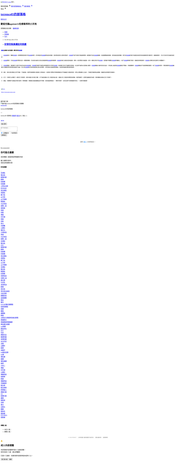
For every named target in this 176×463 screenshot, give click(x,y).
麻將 (2, 363)
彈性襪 (3, 357)
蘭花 (2, 302)
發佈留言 (3, 135)
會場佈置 (4, 339)
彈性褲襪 (4, 361)
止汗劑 (3, 197)
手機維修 (4, 383)
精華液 (3, 400)
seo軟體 (3, 326)
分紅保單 (4, 293)
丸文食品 (4, 203)
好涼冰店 (4, 188)
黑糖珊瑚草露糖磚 (6, 322)
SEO (2, 330)
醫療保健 (16, 28)
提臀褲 (3, 417)
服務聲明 (105, 437)
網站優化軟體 (5, 324)
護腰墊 (3, 313)
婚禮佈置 (4, 337)
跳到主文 (4, 19)
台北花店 (4, 341)
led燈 (2, 354)
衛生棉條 (4, 387)
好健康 (3, 273)
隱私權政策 (98, 437)
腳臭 (2, 179)
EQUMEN (4, 415)
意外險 (3, 289)
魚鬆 (2, 210)
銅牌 (2, 348)
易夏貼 (3, 192)
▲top (2, 120)
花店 (2, 332)
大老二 (3, 365)
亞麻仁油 (4, 278)
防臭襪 (3, 184)
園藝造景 (4, 295)
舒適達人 (4, 390)
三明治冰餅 (4, 186)
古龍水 (3, 407)
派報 (2, 343)
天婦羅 (3, 225)
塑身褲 (3, 413)
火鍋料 (3, 228)
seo (2, 394)
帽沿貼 (3, 175)
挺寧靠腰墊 (4, 306)
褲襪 (2, 359)
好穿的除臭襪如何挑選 (15, 44)
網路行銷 (4, 392)
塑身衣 (3, 411)
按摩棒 (3, 376)
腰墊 (2, 311)
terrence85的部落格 (13, 14)
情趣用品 (4, 374)
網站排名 (4, 328)
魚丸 (2, 223)
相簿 (5, 32)
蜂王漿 (3, 280)
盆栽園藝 (4, 298)
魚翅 (2, 234)
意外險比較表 (5, 291)
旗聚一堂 (4, 206)
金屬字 (3, 350)
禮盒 (2, 214)
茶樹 (2, 402)
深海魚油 (4, 284)
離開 (10, 459)
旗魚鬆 (3, 208)
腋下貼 (3, 195)
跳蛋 (2, 379)
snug (2, 245)
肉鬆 (2, 212)
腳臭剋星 (4, 177)
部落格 (6, 34)
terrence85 (4, 105)
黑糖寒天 (4, 320)
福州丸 (3, 230)
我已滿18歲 (4, 459)
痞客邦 (14, 115)
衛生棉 (3, 385)
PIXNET (74, 437)
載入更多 (3, 124)
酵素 (2, 287)
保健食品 (4, 276)
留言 (18, 115)
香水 (2, 404)
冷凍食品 (4, 232)
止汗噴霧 (4, 199)
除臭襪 (3, 181)
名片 (5, 36)
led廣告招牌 (4, 352)
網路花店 (4, 335)
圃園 (2, 409)
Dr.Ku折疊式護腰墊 (7, 304)
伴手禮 (3, 217)
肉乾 (2, 221)
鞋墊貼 (3, 201)
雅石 (2, 300)
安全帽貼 (4, 190)
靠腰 (2, 309)
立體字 (3, 346)
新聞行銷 (4, 396)
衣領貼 (3, 173)
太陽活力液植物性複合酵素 (9, 317)
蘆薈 (2, 398)
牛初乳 (3, 282)
